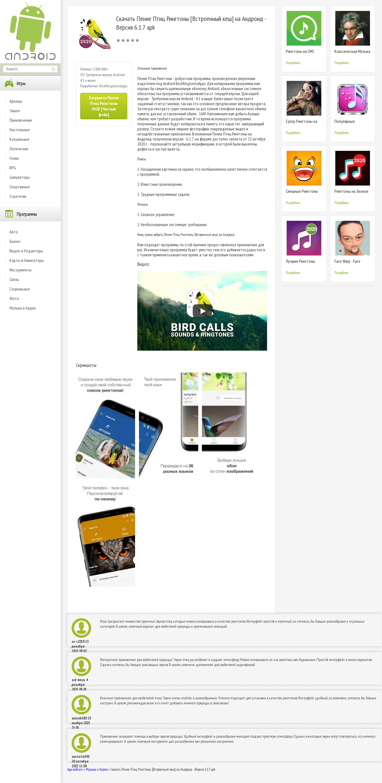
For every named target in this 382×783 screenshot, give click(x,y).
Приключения (21, 120)
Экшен (15, 110)
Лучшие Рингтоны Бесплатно (300, 263)
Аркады (16, 101)
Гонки (14, 158)
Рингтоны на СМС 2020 (300, 53)
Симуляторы (20, 177)
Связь (14, 279)
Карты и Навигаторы (27, 260)
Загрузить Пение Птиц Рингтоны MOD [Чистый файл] (104, 106)
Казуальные (19, 139)
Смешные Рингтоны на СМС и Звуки (302, 193)
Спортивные (20, 186)
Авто (14, 232)
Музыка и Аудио (23, 308)
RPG (13, 167)
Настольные (20, 129)
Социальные (20, 289)
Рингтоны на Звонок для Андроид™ (351, 193)
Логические (19, 148)
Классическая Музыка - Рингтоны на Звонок (352, 53)
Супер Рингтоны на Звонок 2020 (301, 123)
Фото (14, 298)
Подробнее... (293, 62)
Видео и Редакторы (26, 251)
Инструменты (21, 270)
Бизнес (15, 241)
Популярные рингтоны (344, 123)
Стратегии (18, 196)
